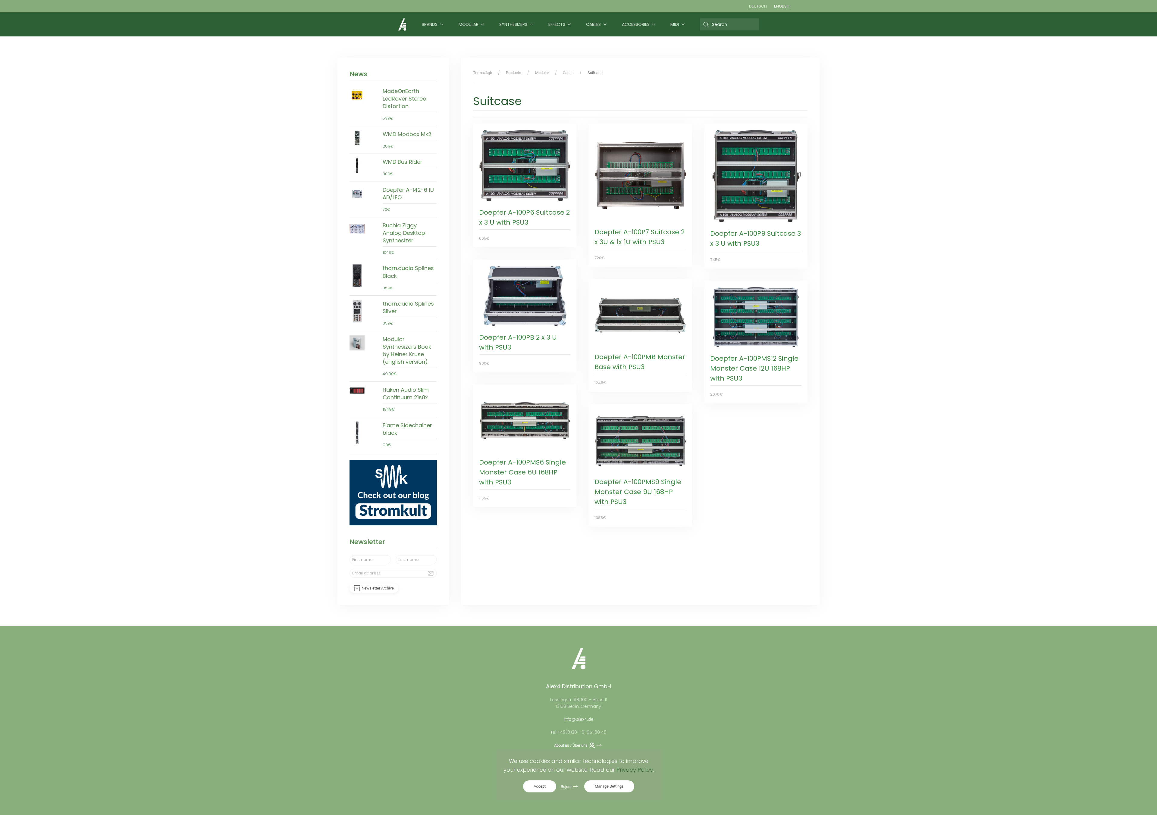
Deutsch (758, 6)
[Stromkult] (393, 493)
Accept (540, 786)
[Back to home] (402, 24)
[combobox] (730, 24)
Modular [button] (468, 24)
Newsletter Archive (378, 588)
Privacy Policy (634, 769)
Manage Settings (609, 786)
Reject (566, 786)
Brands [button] (429, 24)
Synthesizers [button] (513, 24)
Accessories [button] (636, 24)
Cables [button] (593, 24)
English (781, 6)
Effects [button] (556, 24)
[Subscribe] (431, 573)
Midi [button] (674, 24)
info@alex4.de (579, 719)
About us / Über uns (571, 745)
